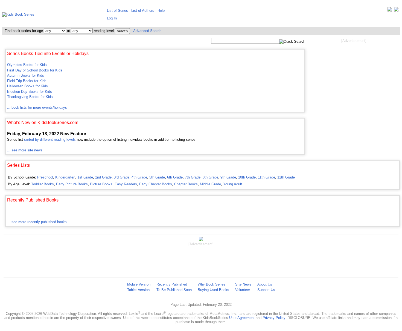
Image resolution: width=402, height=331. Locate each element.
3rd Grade (121, 177)
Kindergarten (65, 177)
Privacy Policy (274, 318)
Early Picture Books (72, 184)
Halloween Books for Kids (27, 86)
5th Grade (157, 177)
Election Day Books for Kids (29, 92)
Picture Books (101, 184)
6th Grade (175, 177)
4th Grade (139, 177)
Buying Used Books (213, 290)
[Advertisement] (354, 87)
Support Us (266, 290)
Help (161, 10)
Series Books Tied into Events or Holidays (48, 53)
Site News (243, 284)
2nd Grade (103, 177)
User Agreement (242, 318)
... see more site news (24, 150)
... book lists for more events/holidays (37, 107)
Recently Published (171, 284)
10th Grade (247, 177)
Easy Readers (126, 184)
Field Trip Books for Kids (26, 81)
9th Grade (228, 177)
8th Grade (210, 177)
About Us (264, 284)
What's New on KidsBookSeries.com (42, 122)
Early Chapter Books (155, 184)
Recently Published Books (33, 200)
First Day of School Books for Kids (34, 70)
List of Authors (142, 10)
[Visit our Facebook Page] (396, 10)
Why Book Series (211, 284)
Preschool (45, 177)
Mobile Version (138, 284)
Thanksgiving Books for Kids (30, 97)
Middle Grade (210, 184)
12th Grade (286, 177)
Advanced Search (147, 31)
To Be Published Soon (174, 290)
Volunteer (242, 290)
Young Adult (232, 184)
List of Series (117, 10)
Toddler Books (42, 184)
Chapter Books (186, 184)
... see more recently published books (37, 222)
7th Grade (192, 177)
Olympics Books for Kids (27, 65)
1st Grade (85, 177)
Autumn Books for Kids (25, 75)
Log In (112, 18)
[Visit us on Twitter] (390, 10)
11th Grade (266, 177)
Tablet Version (138, 290)
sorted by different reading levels (50, 139)
